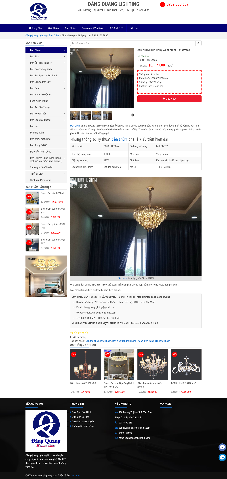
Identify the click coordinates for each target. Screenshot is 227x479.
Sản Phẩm (70, 28)
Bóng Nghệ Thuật (39, 100)
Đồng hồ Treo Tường (40, 151)
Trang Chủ (36, 28)
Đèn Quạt (35, 88)
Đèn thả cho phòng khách (98, 340)
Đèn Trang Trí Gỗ (38, 145)
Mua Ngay (170, 98)
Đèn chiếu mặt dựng (40, 138)
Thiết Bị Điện (36, 173)
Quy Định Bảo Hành (81, 412)
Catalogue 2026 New (92, 28)
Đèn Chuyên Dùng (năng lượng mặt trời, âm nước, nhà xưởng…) (46, 159)
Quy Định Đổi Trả (80, 416)
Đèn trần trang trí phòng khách (127, 340)
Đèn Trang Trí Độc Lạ (41, 94)
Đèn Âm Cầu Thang (40, 107)
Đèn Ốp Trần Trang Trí (41, 62)
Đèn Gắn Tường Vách (41, 69)
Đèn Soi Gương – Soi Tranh (43, 75)
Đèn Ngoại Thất (38, 113)
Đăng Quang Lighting (36, 35)
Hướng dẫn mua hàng (83, 426)
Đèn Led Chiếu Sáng (40, 119)
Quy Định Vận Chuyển (83, 421)
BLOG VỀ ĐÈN (116, 28)
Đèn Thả (34, 56)
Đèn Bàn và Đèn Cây (40, 81)
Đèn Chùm (54, 35)
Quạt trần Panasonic (40, 180)
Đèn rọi (34, 126)
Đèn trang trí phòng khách (157, 340)
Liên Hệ (134, 28)
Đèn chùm (75, 125)
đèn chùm (119, 139)
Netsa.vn (75, 475)
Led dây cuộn (37, 132)
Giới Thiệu (53, 28)
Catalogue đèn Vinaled (41, 167)
